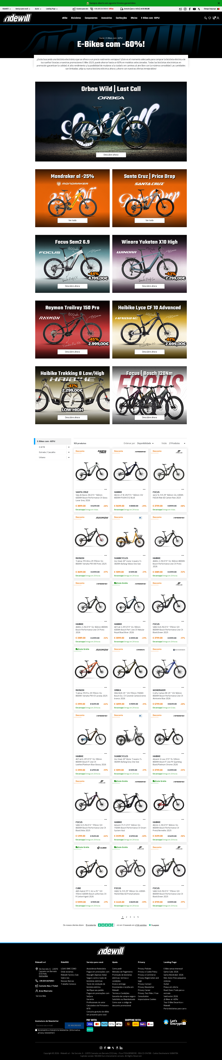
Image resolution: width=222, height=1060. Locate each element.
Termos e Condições (120, 993)
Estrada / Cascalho (47, 452)
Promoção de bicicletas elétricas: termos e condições (122, 978)
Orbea (117, 690)
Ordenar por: (129, 443)
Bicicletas (76, 18)
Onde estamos (67, 972)
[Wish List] (209, 18)
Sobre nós (65, 978)
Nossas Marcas (67, 981)
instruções (43, 976)
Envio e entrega (119, 984)
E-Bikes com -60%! (150, 18)
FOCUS (156, 492)
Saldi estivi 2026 (171, 996)
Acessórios (106, 18)
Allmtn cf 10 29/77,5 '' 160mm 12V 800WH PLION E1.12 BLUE (128, 496)
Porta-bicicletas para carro (175, 1008)
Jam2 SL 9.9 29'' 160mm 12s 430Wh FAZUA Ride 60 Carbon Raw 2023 (168, 496)
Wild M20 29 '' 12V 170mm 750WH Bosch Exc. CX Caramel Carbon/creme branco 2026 (130, 696)
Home (101, 38)
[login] (217, 18)
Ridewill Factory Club (69, 975)
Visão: (164, 443)
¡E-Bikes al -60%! (171, 999)
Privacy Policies (144, 969)
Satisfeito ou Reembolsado (123, 999)
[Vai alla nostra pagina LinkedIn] (121, 1047)
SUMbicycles (121, 558)
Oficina (134, 18)
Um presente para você (97, 1015)
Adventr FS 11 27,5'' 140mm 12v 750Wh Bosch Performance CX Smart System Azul (130, 828)
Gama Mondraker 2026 (173, 975)
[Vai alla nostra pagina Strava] (113, 1047)
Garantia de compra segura (123, 996)
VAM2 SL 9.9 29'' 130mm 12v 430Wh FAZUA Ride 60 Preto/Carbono (129, 892)
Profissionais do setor (96, 1002)
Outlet (166, 984)
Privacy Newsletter (146, 987)
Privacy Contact (144, 984)
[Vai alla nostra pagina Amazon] (117, 1047)
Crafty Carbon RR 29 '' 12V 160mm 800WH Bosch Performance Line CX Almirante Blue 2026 (168, 696)
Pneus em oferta (171, 987)
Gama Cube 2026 (171, 972)
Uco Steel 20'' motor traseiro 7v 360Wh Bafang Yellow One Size (127, 562)
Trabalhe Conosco (68, 984)
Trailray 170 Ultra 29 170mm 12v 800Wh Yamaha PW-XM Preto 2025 (91, 562)
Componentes (91, 18)
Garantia (90, 999)
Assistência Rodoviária (96, 969)
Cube (78, 888)
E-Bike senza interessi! (173, 969)
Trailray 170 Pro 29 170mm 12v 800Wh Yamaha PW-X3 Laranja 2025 (91, 694)
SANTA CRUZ (82, 492)
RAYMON (80, 558)
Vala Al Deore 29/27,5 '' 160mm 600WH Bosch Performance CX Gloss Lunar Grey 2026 (91, 498)
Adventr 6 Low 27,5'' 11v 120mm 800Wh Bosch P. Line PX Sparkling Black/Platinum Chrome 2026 (167, 762)
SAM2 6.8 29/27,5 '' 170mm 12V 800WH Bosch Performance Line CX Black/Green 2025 (168, 630)
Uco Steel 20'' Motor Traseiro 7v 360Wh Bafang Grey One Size (128, 760)
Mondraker (159, 690)
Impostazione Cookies (147, 999)
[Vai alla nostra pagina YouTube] (108, 1047)
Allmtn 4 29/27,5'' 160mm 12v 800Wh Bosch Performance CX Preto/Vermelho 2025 (166, 828)
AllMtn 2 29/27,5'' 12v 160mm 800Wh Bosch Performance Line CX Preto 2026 (169, 564)
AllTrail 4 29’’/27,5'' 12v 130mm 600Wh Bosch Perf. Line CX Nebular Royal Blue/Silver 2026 (129, 630)
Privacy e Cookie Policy (147, 972)
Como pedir (117, 969)
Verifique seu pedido (95, 990)
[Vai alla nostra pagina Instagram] (101, 1047)
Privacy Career (144, 990)
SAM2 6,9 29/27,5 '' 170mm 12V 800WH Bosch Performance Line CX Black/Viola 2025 (91, 828)
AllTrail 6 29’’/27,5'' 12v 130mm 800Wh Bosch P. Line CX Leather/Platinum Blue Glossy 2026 (91, 762)
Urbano (42, 457)
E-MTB (42, 447)
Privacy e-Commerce (147, 975)
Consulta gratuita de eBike (98, 1012)
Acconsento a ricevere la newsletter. (59, 1031)
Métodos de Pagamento (122, 972)
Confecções (121, 18)
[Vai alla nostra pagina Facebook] (105, 1047)
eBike (64, 18)
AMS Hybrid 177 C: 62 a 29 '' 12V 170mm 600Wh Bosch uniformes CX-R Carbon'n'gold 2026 (91, 894)
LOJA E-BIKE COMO (68, 969)
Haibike (118, 492)
